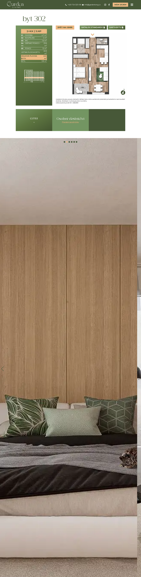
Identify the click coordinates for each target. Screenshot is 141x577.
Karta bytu (115, 27)
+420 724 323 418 (74, 5)
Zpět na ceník (65, 27)
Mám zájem (120, 5)
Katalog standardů (92, 27)
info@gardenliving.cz (92, 5)
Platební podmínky (70, 122)
